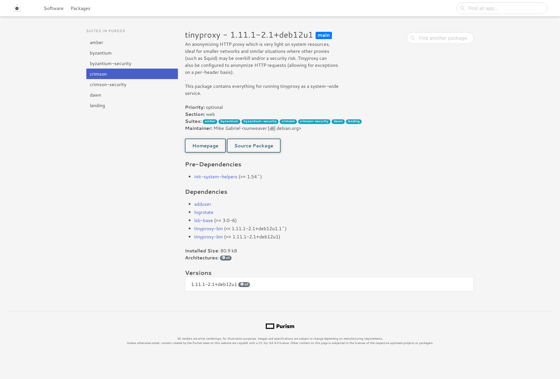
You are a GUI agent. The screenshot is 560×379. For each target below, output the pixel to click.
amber (96, 42)
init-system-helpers (215, 176)
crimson (98, 73)
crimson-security (108, 84)
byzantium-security (110, 63)
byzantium (101, 52)
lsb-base (203, 220)
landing (97, 105)
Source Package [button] (253, 145)
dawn (95, 94)
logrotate (204, 212)
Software (54, 8)
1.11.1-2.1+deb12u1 (219, 284)
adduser (202, 203)
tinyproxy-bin (208, 228)
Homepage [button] (205, 145)
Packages (80, 8)
